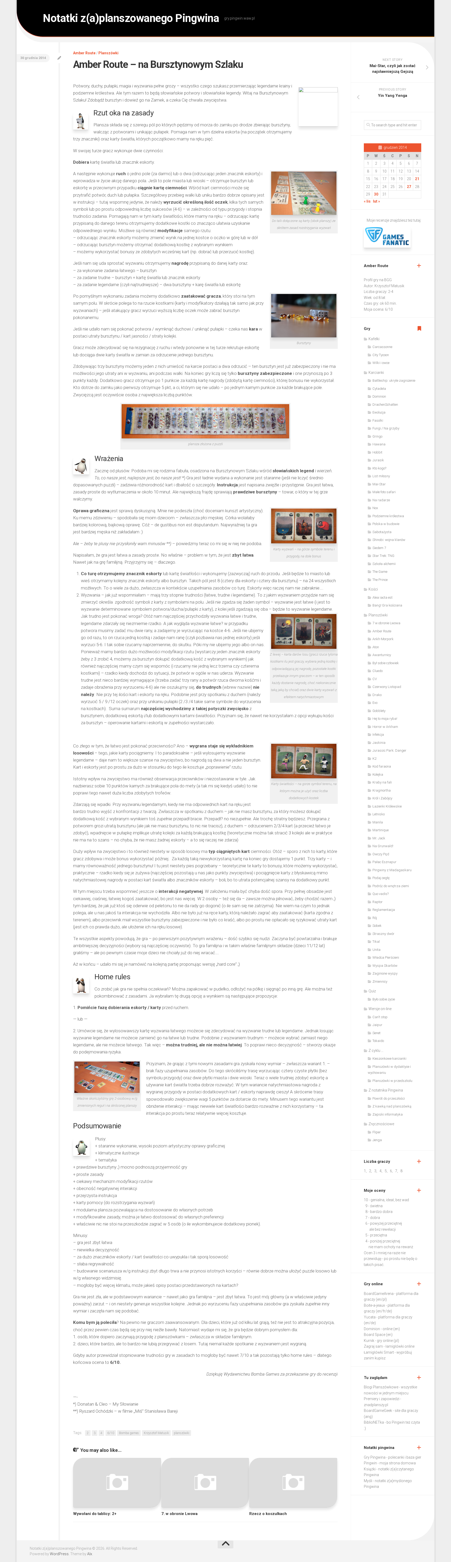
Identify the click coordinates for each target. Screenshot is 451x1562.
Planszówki (108, 53)
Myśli (368, 1481)
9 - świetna (374, 1206)
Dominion (379, 396)
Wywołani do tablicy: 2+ (94, 1513)
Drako (377, 695)
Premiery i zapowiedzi (381, 1399)
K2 (374, 759)
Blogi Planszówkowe (381, 1387)
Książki (370, 1469)
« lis (367, 201)
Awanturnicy (381, 655)
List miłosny (381, 476)
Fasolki (377, 420)
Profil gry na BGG (378, 280)
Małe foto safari (384, 492)
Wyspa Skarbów (384, 966)
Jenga (377, 1140)
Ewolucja (378, 412)
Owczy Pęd (380, 854)
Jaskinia (378, 743)
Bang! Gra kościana (387, 605)
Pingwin (370, 1463)
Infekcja (378, 734)
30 (376, 194)
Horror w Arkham (385, 727)
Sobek (377, 926)
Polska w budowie (385, 524)
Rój (374, 918)
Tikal (376, 942)
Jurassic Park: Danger (389, 750)
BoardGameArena (379, 1294)
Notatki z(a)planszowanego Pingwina (131, 18)
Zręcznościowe (381, 1124)
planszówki (181, 1433)
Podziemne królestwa (388, 516)
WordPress (59, 1554)
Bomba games (129, 1433)
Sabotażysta (381, 532)
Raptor (377, 902)
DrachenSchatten (385, 404)
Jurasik (378, 460)
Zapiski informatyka (387, 1114)
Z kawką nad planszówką (391, 1106)
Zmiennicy (379, 981)
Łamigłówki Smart (379, 1352)
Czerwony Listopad (386, 687)
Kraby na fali (382, 782)
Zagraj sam (373, 1346)
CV (374, 679)
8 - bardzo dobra (379, 1212)
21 (417, 179)
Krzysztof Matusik (156, 1433)
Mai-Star (379, 484)
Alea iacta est (382, 597)
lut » (376, 201)
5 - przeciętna (376, 1235)
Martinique (380, 830)
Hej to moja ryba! (384, 719)
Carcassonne (382, 347)
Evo (374, 703)
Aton (375, 647)
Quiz (372, 991)
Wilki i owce (380, 363)
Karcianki (376, 372)
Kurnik (369, 1341)
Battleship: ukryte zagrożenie (393, 380)
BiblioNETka (374, 1422)
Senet (376, 1033)
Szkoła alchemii (384, 564)
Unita (376, 950)
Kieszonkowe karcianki (389, 1058)
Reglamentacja (383, 910)
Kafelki (374, 339)
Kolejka (377, 774)
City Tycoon (380, 355)
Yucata (370, 1317)
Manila (377, 822)
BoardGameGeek (378, 1410)
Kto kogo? (379, 468)
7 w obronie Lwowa (386, 623)
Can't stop (380, 1017)
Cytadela (379, 389)
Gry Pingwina (374, 1457)
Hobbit (377, 452)
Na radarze (381, 500)
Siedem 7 (379, 548)
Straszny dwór (383, 934)
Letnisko (378, 814)
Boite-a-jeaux (374, 1305)
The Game (379, 572)
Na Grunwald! (382, 846)
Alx (89, 1554)
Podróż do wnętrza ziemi (390, 886)
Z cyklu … (376, 1050)
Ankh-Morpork (383, 639)
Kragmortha (381, 790)
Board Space (374, 1335)
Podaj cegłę (381, 878)
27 (409, 187)
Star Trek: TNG (383, 556)
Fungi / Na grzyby (385, 428)
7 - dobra (372, 1218)
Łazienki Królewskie (387, 806)
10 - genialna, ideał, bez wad (386, 1200)
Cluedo (377, 671)
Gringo (377, 436)
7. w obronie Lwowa (179, 1513)
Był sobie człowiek (385, 663)
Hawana (378, 444)
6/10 (110, 1433)
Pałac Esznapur (384, 862)
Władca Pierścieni (385, 957)
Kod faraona (381, 766)
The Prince (380, 580)
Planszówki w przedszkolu (392, 1081)
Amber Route (84, 53)
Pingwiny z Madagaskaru (392, 870)
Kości (373, 589)
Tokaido (378, 1041)
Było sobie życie (383, 999)
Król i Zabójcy (382, 798)
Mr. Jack (378, 838)
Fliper (376, 1132)
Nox (375, 508)
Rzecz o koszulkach (268, 1513)
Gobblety (378, 711)
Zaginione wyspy (384, 973)
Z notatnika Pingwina (386, 1090)
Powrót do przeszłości (388, 1098)
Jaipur (377, 1025)
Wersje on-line (380, 1009)
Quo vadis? (380, 894)
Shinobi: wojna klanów (388, 540)
